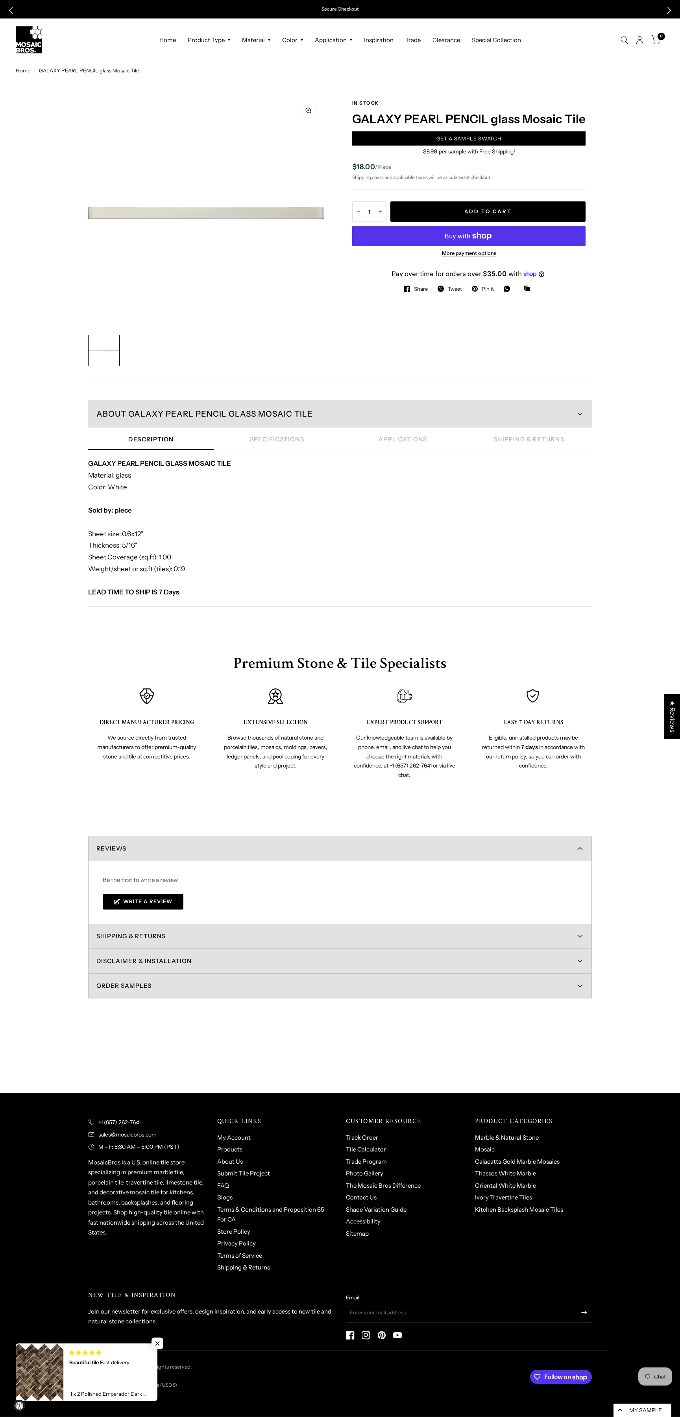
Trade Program (366, 1161)
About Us (230, 1161)
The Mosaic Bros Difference (383, 1185)
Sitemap (357, 1233)
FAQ (223, 1185)
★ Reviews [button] (672, 716)
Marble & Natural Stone (507, 1137)
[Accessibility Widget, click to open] (19, 1405)
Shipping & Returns (243, 1267)
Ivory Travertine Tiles (503, 1197)
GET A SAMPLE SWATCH (468, 138)
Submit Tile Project (243, 1173)
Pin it (488, 289)
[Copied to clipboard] (529, 288)
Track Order (362, 1137)
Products (229, 1149)
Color (290, 40)
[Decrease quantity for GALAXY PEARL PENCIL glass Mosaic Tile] (358, 211)
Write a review (147, 901)
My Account (234, 1137)
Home (167, 40)
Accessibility (363, 1221)
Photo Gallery (364, 1173)
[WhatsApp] (509, 288)
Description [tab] (151, 439)
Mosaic (485, 1149)
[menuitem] (167, 40)
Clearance (446, 40)
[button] (11, 10)
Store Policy (233, 1231)
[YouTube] (397, 1335)
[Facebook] (350, 1335)
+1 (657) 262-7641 (411, 765)
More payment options (469, 253)
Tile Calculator (366, 1149)
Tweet (455, 289)
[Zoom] (308, 110)
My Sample (645, 1410)
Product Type (206, 40)
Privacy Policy (236, 1243)
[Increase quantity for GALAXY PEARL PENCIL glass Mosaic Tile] (380, 211)
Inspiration (379, 40)
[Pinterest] (381, 1335)
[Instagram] (366, 1335)
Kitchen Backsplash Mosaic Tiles (519, 1209)
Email (352, 1297)
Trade (413, 40)
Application (331, 40)
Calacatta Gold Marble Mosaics (517, 1161)
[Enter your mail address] (584, 1313)
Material (253, 40)
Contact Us (361, 1197)
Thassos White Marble (505, 1173)
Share (421, 289)
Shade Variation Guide (376, 1209)
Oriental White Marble (505, 1185)
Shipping (361, 177)
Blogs (225, 1197)
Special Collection (496, 40)
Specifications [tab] (277, 439)
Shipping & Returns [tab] (528, 439)
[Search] (624, 40)
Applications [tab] (403, 439)
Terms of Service (239, 1255)
